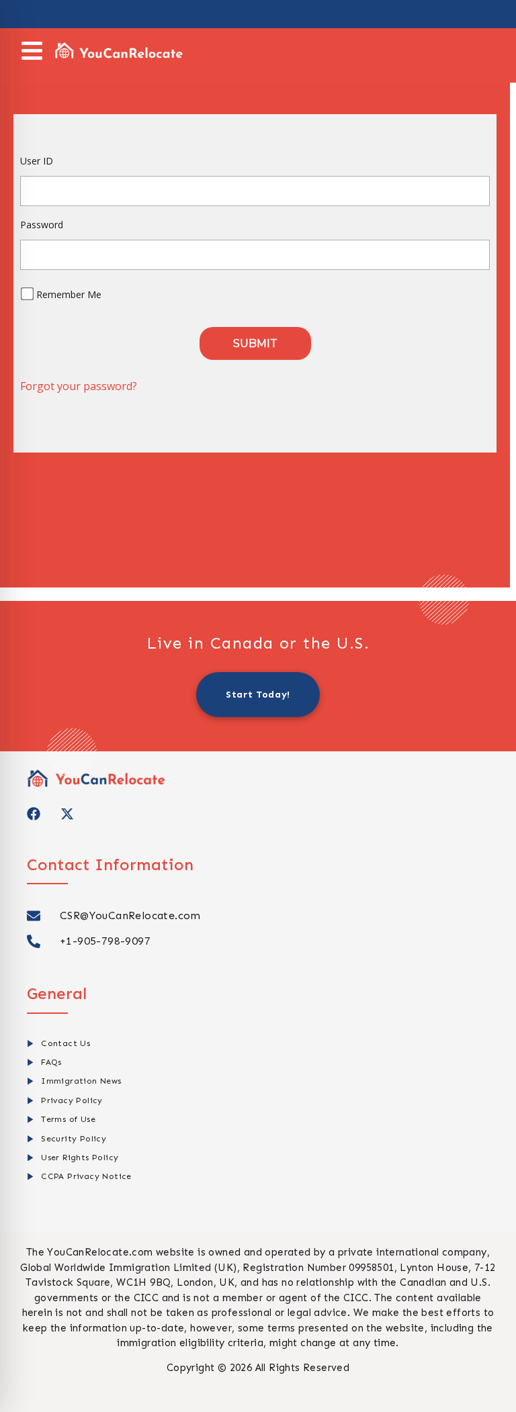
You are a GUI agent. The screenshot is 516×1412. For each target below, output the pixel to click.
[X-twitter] (67, 813)
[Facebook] (33, 813)
